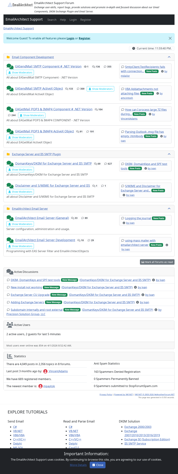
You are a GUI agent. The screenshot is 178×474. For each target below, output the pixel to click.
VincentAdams (58, 371)
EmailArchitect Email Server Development (45, 240)
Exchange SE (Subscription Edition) (147, 439)
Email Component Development (33, 57)
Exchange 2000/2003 (137, 427)
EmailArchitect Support (24, 19)
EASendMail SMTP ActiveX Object (39, 88)
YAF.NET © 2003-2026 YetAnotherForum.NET (155, 394)
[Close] (170, 38)
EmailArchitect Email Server (30, 209)
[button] (51, 19)
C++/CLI (74, 448)
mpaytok (49, 386)
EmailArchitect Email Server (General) (42, 218)
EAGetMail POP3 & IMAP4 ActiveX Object (44, 131)
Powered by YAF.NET (123, 394)
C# (15, 427)
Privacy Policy (106, 394)
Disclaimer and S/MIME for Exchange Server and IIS (52, 185)
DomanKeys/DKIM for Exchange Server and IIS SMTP (53, 163)
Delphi (17, 443)
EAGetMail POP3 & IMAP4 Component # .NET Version (53, 109)
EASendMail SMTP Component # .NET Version (48, 66)
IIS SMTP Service (135, 443)
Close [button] (99, 465)
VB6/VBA (19, 435)
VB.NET (18, 431)
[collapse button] (169, 57)
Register (84, 38)
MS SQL (18, 448)
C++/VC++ (19, 439)
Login (70, 38)
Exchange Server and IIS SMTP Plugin (36, 154)
